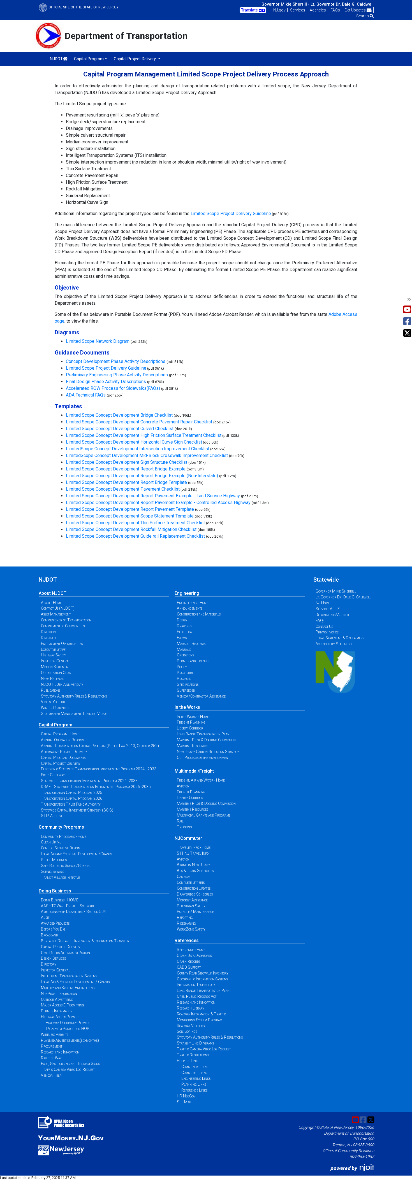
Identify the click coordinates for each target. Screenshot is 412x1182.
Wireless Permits (54, 1034)
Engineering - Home (192, 602)
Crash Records (188, 961)
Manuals (184, 649)
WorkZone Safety (191, 929)
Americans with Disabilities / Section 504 (73, 911)
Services (297, 10)
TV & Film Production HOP (67, 1028)
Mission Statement (55, 667)
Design (182, 620)
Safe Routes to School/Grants (65, 865)
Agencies (318, 10)
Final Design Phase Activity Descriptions (106, 381)
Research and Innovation (60, 1052)
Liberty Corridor (190, 728)
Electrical (185, 632)
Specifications (187, 684)
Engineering (187, 593)
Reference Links (194, 1090)
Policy (182, 667)
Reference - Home (191, 949)
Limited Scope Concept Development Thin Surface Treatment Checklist (135, 522)
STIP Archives (52, 815)
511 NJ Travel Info (193, 853)
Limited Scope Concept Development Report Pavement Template (130, 509)
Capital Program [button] (89, 58)
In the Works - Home (193, 716)
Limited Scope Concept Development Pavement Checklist (123, 489)
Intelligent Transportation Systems (69, 976)
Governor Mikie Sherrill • (285, 4)
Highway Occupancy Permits (67, 1022)
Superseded (186, 690)
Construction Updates (193, 888)
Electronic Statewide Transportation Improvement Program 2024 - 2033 (98, 769)
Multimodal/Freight (194, 771)
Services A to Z (328, 609)
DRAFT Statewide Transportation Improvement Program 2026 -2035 (96, 786)
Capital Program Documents (63, 757)
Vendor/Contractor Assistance (201, 696)
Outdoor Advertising (57, 999)
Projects (184, 678)
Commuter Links (194, 1072)
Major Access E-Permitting (62, 1005)
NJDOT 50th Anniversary (62, 684)
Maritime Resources (192, 745)
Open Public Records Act (196, 996)
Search (363, 16)
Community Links (194, 1066)
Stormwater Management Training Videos (74, 713)
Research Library (190, 1008)
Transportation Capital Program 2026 (71, 798)
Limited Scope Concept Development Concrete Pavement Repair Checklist (139, 422)
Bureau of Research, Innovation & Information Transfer (85, 941)
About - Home (51, 602)
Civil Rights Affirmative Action (65, 952)
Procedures (186, 672)
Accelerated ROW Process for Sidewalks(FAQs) (113, 388)
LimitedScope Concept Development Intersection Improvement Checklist (137, 448)
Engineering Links (195, 1078)
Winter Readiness (54, 707)
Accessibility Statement (334, 644)
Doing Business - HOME (59, 900)
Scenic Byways (52, 871)
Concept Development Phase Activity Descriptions (115, 361)
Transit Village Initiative (60, 877)
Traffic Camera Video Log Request (68, 1069)
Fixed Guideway (53, 775)
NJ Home (323, 603)
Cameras (183, 876)
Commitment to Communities (63, 626)
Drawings (184, 626)
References (187, 940)
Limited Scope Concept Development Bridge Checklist (119, 415)
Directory (48, 637)
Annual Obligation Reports (62, 740)
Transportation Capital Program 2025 (71, 792)
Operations (185, 655)
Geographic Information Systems (202, 979)
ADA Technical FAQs (86, 395)
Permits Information (57, 1011)
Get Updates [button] (355, 10)
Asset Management (56, 614)
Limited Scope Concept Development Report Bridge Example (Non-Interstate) (142, 475)
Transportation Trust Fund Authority (71, 804)
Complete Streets (191, 882)
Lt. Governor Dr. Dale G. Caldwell (342, 4)
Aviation (183, 786)
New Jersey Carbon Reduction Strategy (208, 751)
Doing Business (55, 891)
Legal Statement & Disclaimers (340, 638)
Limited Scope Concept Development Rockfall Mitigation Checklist (131, 529)
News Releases (52, 678)
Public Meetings (54, 859)
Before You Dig (53, 929)
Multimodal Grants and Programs (203, 815)
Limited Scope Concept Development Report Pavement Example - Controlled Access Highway (158, 502)
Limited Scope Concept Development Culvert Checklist (119, 428)
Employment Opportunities (62, 643)
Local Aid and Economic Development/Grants (76, 854)
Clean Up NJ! (51, 842)
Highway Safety (53, 655)
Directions (49, 632)
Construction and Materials (199, 614)
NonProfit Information (59, 993)
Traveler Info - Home (193, 847)
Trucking (184, 827)
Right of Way (51, 1058)
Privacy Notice (327, 632)
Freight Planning (191, 722)
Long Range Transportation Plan (203, 734)
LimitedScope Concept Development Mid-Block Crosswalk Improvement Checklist (147, 455)
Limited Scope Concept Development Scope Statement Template (130, 516)
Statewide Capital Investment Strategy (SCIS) (77, 810)
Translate (250, 10)
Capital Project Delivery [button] (135, 58)
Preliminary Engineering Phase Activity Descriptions (117, 374)
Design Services (53, 958)
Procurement (51, 1046)
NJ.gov (279, 10)
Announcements (189, 608)
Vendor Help (51, 1075)
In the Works (187, 707)
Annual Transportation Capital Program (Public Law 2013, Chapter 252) (100, 745)
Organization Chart (57, 672)
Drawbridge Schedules (195, 894)
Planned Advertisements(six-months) (70, 1040)
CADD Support (189, 967)
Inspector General (55, 661)
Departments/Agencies (333, 614)
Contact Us (324, 626)
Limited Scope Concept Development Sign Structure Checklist (127, 462)
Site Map (184, 1102)
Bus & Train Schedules (195, 870)
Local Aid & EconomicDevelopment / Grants (75, 982)
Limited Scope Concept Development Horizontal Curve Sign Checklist (134, 442)
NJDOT (56, 58)
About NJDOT (52, 593)
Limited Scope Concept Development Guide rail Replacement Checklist (135, 536)
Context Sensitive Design (60, 848)
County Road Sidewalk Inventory (202, 973)
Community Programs (61, 827)
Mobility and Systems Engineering (68, 987)
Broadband (49, 935)
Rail (180, 821)
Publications (50, 690)
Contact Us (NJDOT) (58, 608)
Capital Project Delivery (60, 763)
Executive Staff (53, 649)
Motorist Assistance (192, 900)
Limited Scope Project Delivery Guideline (231, 213)
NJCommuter (188, 838)
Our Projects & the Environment (203, 757)
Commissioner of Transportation (66, 620)
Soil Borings (187, 1031)
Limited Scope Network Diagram (97, 341)
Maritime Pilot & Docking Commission (206, 740)
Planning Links (193, 1084)
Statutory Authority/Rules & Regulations (74, 696)
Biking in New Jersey (193, 864)
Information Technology (196, 984)
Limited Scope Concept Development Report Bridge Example (126, 469)
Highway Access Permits (60, 1017)
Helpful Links (188, 1061)
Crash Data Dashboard (194, 955)
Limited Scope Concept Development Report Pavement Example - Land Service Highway (153, 495)
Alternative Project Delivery (64, 751)
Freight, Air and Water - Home (201, 780)
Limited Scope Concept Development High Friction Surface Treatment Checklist (143, 435)
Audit (45, 917)
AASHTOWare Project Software (68, 906)
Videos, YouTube (53, 702)
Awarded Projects (55, 923)
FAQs (335, 10)
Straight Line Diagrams (195, 1043)
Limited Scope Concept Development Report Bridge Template (126, 482)
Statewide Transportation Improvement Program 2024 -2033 (89, 780)
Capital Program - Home (60, 734)
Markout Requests (191, 643)
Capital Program (55, 725)
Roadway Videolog (191, 1026)
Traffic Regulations (193, 1055)
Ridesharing (186, 923)
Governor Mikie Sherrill (336, 591)
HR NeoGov (186, 1096)
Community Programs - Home (63, 836)
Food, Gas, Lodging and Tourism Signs (70, 1063)
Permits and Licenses (193, 661)
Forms (182, 637)
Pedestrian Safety (191, 906)
